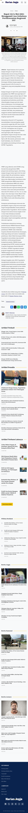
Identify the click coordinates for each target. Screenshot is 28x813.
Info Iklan (3, 781)
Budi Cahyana (10, 313)
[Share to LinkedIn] (22, 307)
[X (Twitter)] (9, 804)
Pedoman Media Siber (6, 771)
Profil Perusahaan (5, 776)
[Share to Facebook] (11, 307)
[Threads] (19, 804)
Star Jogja (4, 794)
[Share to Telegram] (25, 307)
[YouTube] (15, 804)
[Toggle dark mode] (25, 2)
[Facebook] (5, 804)
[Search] (22, 2)
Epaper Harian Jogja (16, 296)
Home (11, 10)
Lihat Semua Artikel (7, 504)
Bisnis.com (4, 791)
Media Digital (13, 25)
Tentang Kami (4, 768)
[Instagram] (12, 804)
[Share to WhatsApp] (18, 307)
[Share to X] (15, 307)
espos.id (3, 789)
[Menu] (2, 2)
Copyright (4, 773)
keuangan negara (10, 301)
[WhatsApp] (22, 804)
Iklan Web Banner (5, 778)
